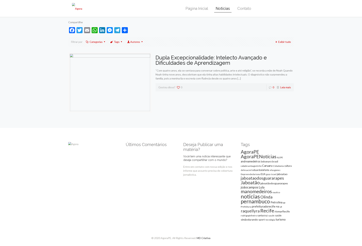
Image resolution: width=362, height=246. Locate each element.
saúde (278, 215)
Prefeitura (246, 206)
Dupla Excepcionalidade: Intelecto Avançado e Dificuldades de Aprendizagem (211, 60)
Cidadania (278, 166)
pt (281, 206)
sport (261, 219)
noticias (250, 196)
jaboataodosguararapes (262, 178)
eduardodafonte (260, 170)
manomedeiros (256, 191)
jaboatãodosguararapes (274, 183)
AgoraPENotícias (258, 156)
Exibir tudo (284, 41)
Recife (267, 211)
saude (271, 215)
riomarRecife (282, 211)
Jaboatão (250, 182)
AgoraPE (250, 152)
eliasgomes (275, 170)
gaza (268, 174)
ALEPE (280, 157)
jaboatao (282, 174)
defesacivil (246, 170)
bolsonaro (266, 161)
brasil (275, 161)
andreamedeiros (250, 161)
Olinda (266, 196)
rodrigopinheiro (249, 215)
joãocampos (249, 187)
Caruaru (267, 165)
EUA (263, 174)
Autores (135, 41)
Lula (262, 187)
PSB (278, 206)
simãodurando (249, 219)
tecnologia (270, 219)
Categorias (96, 41)
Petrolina (276, 202)
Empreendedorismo (250, 174)
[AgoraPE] (77, 8)
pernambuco (255, 201)
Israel (273, 174)
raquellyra (250, 210)
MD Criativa (203, 238)
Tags (117, 41)
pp (284, 202)
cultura (288, 165)
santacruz (262, 215)
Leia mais (285, 87)
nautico (276, 192)
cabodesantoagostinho (251, 166)
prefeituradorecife (263, 206)
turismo (281, 219)
